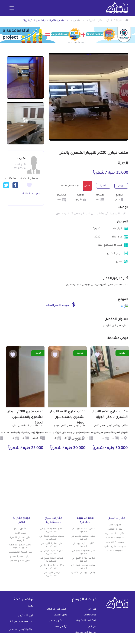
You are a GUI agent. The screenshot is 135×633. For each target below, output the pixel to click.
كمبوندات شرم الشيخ (115, 547)
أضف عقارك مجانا (56, 609)
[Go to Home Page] (126, 20)
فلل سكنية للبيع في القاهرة (83, 545)
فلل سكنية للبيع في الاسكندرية (52, 545)
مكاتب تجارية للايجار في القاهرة (83, 567)
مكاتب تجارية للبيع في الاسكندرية (51, 559)
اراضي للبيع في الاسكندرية (52, 574)
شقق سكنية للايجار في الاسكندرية (51, 538)
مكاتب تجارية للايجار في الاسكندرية (52, 567)
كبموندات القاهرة (115, 538)
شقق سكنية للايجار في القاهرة (83, 538)
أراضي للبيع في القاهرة (83, 573)
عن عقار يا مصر (58, 620)
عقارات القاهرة (115, 529)
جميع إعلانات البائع (30, 194)
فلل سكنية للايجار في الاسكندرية (51, 552)
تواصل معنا (60, 626)
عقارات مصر (115, 525)
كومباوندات (90, 615)
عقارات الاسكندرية (114, 533)
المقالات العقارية (86, 620)
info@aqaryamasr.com (21, 622)
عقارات (92, 609)
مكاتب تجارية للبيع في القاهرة (83, 559)
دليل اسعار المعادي (20, 556)
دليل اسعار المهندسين (20, 552)
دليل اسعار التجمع (20, 561)
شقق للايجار (20, 533)
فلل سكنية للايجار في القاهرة (83, 552)
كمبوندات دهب (115, 551)
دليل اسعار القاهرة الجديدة (20, 539)
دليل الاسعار (60, 615)
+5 (25, 121)
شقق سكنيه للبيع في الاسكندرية (51, 530)
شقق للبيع (20, 529)
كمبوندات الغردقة (115, 542)
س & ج (92, 626)
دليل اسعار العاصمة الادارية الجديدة (20, 546)
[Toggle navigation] (11, 8)
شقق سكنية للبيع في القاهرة (83, 530)
